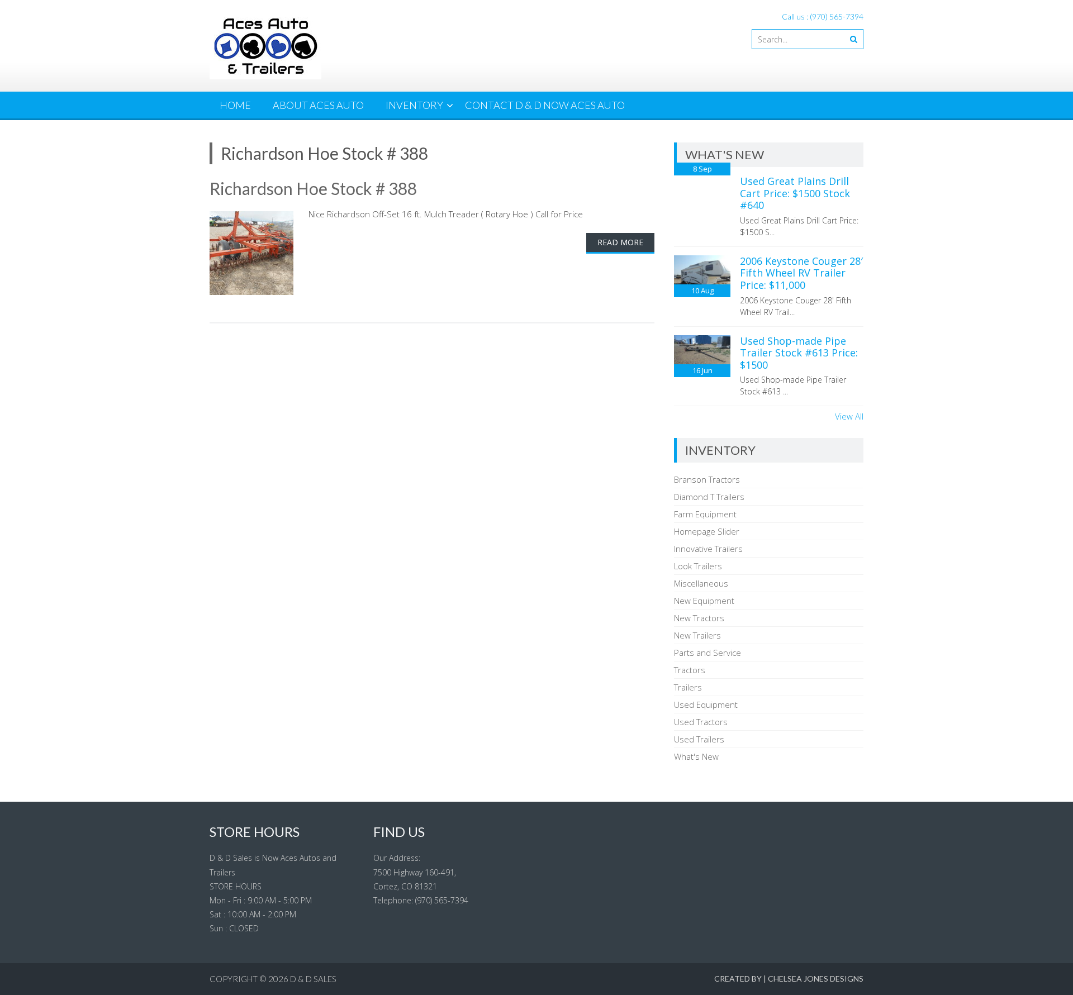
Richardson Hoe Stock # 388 (313, 188)
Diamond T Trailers (709, 496)
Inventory (414, 105)
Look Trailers (698, 566)
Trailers (688, 687)
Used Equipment (706, 704)
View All (849, 416)
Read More (620, 242)
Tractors (689, 669)
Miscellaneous (701, 583)
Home (235, 105)
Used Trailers (699, 739)
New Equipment (704, 600)
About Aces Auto (318, 105)
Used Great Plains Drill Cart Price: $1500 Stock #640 (795, 193)
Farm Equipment (705, 514)
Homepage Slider (706, 531)
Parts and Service (707, 652)
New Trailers (697, 635)
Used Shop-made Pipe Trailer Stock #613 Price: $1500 (799, 353)
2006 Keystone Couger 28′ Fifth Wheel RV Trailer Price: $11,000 (801, 273)
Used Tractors (701, 721)
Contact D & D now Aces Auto (545, 105)
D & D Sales (313, 979)
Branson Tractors (707, 479)
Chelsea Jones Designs (815, 978)
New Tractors (699, 617)
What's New (696, 756)
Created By (738, 978)
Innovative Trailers (708, 548)
